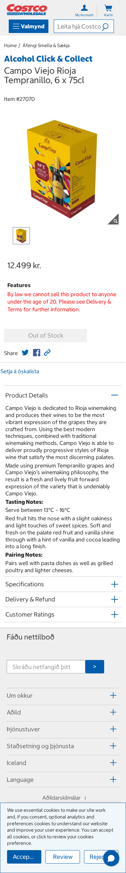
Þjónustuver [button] (23, 729)
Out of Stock (45, 335)
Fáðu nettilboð (30, 636)
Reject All (103, 857)
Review (63, 857)
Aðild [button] (14, 712)
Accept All (27, 857)
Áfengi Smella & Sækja (46, 45)
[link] (25, 352)
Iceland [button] (16, 763)
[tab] (63, 695)
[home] (27, 9)
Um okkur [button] (20, 695)
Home (10, 45)
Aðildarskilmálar (61, 797)
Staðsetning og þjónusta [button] (40, 746)
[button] (108, 26)
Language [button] (20, 779)
